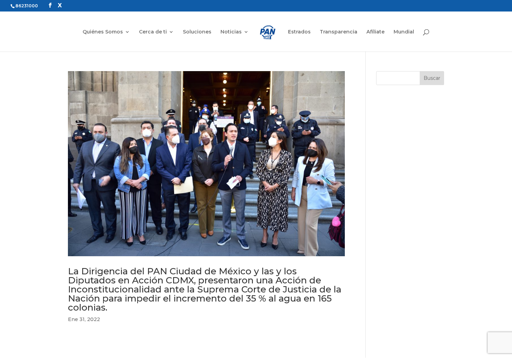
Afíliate (375, 32)
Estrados (299, 32)
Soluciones (197, 32)
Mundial (404, 32)
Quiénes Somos (103, 32)
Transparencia (338, 32)
